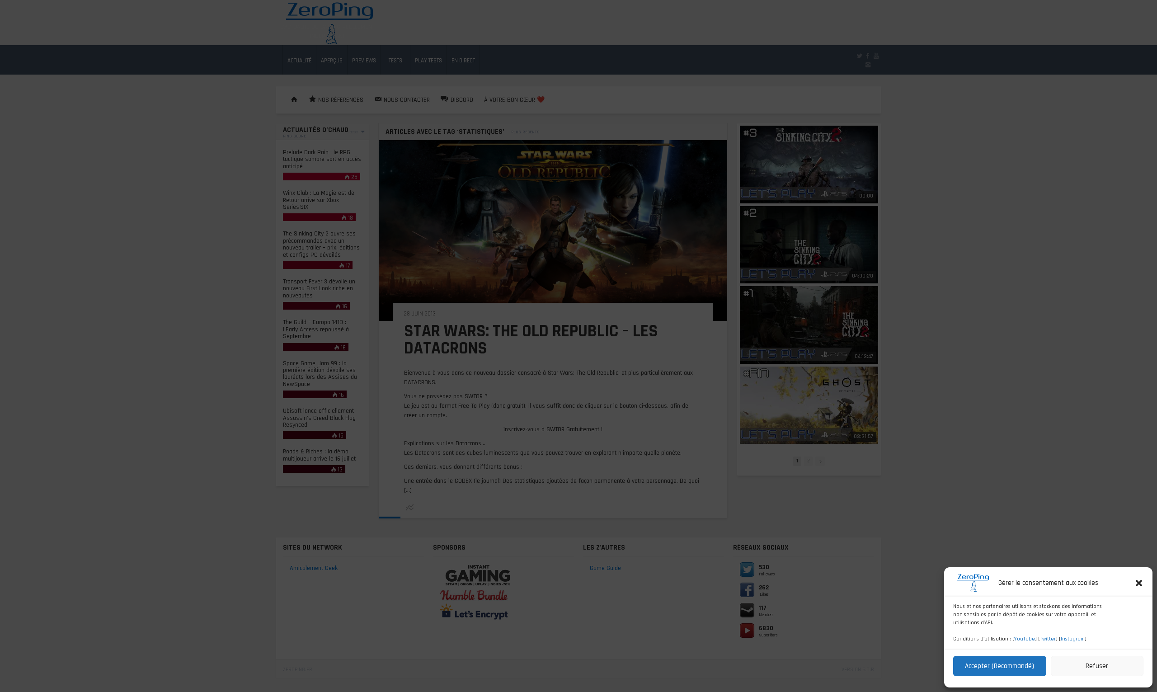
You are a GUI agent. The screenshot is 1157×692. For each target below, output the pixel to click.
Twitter (1048, 639)
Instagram (1073, 639)
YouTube (1024, 639)
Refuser (1097, 666)
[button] (1138, 583)
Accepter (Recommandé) (999, 666)
